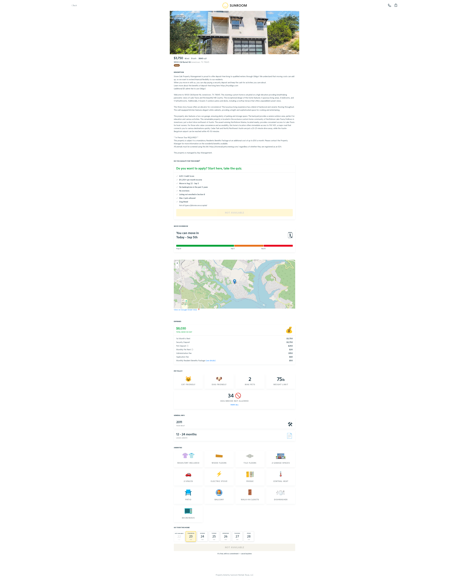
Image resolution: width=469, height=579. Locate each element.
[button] (234, 281)
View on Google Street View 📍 (187, 310)
